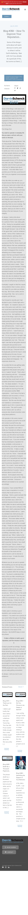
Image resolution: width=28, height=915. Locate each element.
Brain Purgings (15, 76)
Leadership (12, 78)
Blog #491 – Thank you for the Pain (7, 703)
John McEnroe (13, 238)
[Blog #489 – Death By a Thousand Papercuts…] (7, 758)
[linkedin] (8, 867)
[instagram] (5, 867)
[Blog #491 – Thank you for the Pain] (7, 695)
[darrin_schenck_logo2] (11, 8)
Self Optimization (12, 78)
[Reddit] (20, 88)
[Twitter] (17, 88)
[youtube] (3, 867)
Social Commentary (17, 79)
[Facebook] (15, 88)
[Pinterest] (15, 91)
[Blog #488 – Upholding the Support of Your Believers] (20, 762)
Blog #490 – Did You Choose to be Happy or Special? (20, 705)
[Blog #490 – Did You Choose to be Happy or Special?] (20, 695)
